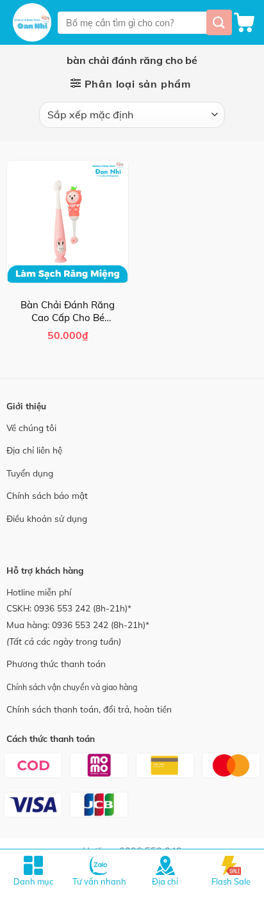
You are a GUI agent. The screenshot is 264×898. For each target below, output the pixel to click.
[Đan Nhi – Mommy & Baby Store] (32, 22)
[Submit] (219, 22)
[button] (244, 22)
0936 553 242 (62, 608)
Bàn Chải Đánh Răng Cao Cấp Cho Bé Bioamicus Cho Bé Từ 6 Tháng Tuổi (68, 311)
